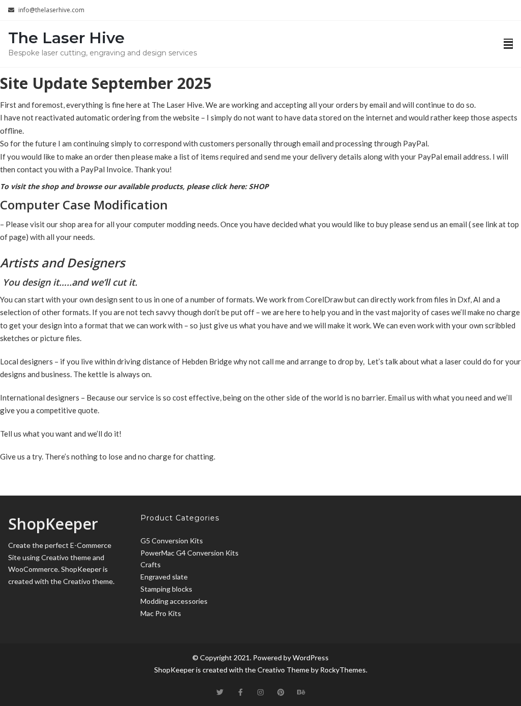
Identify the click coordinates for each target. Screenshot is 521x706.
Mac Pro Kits (160, 613)
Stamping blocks (166, 589)
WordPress (311, 657)
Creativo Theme (283, 669)
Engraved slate (164, 576)
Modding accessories (174, 601)
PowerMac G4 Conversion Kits (189, 552)
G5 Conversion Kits (171, 540)
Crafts (150, 564)
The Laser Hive (66, 37)
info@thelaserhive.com (51, 10)
